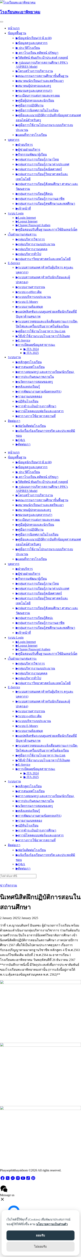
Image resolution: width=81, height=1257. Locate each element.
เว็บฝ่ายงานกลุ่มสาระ (22, 234)
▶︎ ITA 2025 (31, 352)
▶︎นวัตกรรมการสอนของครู (34, 381)
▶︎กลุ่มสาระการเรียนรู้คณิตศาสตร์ (39, 169)
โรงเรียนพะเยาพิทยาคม (20, 12)
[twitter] (7, 1179)
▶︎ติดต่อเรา (23, 444)
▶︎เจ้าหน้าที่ (23, 208)
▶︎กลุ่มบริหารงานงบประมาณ (35, 244)
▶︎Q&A (20, 440)
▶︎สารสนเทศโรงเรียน (30, 367)
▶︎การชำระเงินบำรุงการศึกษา (36, 406)
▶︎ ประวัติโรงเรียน (28, 47)
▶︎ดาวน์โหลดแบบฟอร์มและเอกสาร (40, 411)
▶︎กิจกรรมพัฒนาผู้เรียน (31, 154)
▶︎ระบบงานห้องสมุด (29, 306)
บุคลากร (13, 139)
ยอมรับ (40, 1235)
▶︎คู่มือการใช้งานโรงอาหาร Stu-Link (40, 331)
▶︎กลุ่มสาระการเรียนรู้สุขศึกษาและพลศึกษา (45, 203)
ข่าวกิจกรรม (8, 885)
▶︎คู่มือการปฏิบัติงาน (29, 105)
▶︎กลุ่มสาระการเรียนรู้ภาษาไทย (37, 159)
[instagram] (17, 1179)
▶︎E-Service (23, 340)
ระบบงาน (14, 357)
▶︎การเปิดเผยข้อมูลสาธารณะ (35, 344)
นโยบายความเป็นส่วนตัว (52, 1224)
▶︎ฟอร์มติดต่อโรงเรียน (31, 426)
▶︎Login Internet (26, 217)
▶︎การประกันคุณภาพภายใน (35, 376)
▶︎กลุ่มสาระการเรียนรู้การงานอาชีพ (40, 198)
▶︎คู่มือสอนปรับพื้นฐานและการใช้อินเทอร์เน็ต (46, 229)
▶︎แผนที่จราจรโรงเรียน (31, 134)
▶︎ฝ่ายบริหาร (24, 144)
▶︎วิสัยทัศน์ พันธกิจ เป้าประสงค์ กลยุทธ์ (42, 57)
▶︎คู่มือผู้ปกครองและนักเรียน (35, 100)
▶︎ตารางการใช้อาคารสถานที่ (36, 416)
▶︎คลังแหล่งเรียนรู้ (28, 386)
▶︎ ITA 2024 (31, 349)
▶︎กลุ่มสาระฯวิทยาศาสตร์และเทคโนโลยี (43, 259)
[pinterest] (33, 1179)
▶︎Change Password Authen (33, 225)
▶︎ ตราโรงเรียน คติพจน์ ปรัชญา (37, 52)
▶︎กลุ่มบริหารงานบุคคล (31, 249)
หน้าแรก (14, 28)
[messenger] (12, 1179)
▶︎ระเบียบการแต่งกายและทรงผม (38, 95)
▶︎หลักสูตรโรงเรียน (29, 362)
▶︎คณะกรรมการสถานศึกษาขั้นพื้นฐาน (42, 76)
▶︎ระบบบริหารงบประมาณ (33, 296)
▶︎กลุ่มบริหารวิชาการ (30, 239)
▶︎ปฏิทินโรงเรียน (27, 401)
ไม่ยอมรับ (40, 1246)
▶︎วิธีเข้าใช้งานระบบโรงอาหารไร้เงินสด (43, 336)
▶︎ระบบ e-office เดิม (29, 292)
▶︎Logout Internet (26, 221)
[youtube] (23, 1179)
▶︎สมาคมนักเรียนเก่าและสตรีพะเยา (40, 80)
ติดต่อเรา (14, 421)
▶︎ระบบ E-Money (27, 301)
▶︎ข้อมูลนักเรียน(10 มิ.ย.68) (34, 38)
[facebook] (2, 1179)
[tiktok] (28, 1179)
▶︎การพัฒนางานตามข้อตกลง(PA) (38, 391)
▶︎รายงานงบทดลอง (29, 396)
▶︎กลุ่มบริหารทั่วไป (28, 254)
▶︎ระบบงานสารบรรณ (30, 287)
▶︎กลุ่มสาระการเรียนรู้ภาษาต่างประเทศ (42, 164)
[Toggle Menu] (1, 21)
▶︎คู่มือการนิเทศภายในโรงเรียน (37, 110)
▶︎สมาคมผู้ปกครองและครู (33, 85)
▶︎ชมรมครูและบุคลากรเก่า (34, 90)
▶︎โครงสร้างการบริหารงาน (34, 71)
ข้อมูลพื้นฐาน (17, 33)
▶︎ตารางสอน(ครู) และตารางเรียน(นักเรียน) (45, 372)
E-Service (14, 263)
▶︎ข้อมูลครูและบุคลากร (32, 43)
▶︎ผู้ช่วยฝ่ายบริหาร (28, 149)
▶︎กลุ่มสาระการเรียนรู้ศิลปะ (34, 193)
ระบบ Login (16, 213)
